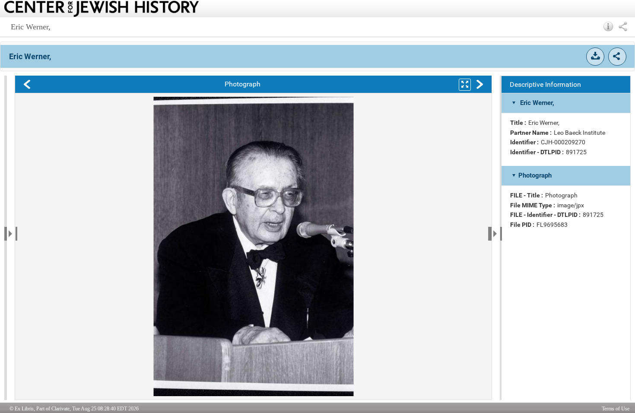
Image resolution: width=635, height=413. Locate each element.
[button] (608, 26)
